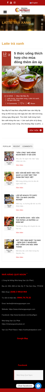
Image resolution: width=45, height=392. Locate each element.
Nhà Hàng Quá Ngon (25, 375)
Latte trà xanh (33, 98)
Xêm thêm (19, 165)
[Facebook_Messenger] (38, 386)
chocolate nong (21, 98)
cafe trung (11, 98)
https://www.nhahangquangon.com (22, 309)
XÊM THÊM (33, 130)
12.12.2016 (8, 96)
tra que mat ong (13, 100)
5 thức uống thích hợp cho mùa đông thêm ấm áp (28, 57)
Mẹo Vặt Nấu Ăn (22, 96)
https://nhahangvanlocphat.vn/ (13, 324)
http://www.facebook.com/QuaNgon (23, 315)
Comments (27, 146)
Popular (7, 146)
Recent (16, 146)
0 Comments (12, 103)
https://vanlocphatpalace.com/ (30, 330)
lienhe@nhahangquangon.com (18, 303)
